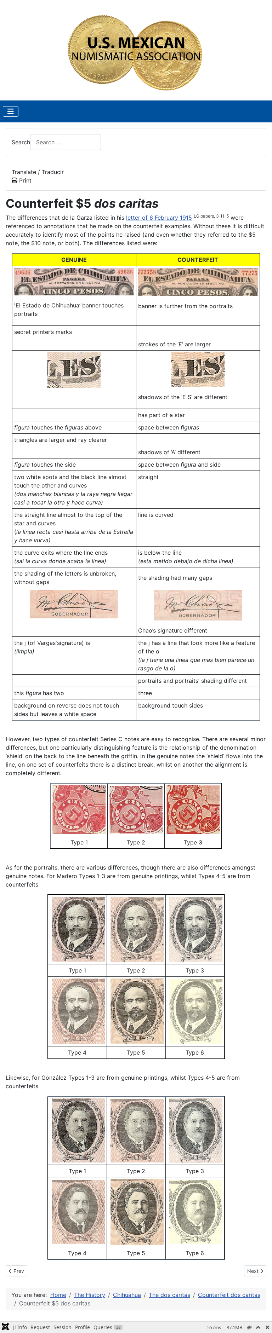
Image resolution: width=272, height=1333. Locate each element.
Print (24, 180)
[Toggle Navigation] (10, 111)
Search (21, 142)
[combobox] (65, 142)
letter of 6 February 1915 (159, 217)
